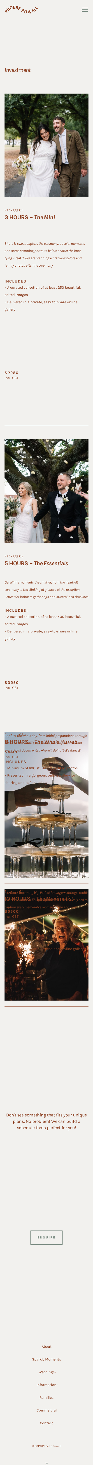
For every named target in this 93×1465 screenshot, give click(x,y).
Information (46, 1385)
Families (46, 1397)
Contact (46, 1423)
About (46, 1346)
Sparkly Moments (46, 1359)
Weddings (47, 1372)
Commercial (47, 1410)
